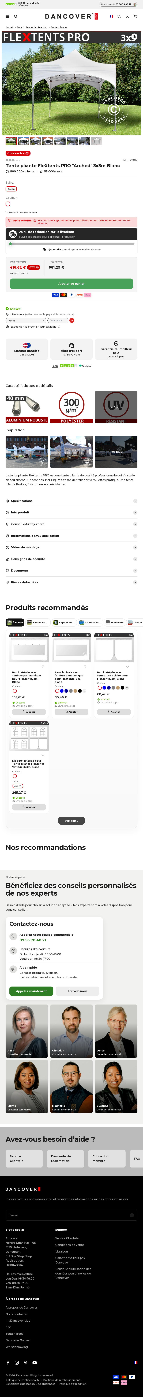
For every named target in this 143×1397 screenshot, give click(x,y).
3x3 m (11, 188)
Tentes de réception (36, 27)
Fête (19, 27)
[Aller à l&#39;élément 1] (11, 141)
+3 (84, 691)
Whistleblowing (17, 1347)
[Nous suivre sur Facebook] (8, 1362)
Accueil (9, 27)
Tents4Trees (14, 1333)
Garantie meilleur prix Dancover (70, 1260)
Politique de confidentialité (23, 1380)
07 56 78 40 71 (71, 354)
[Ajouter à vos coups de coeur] (42, 666)
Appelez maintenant (31, 991)
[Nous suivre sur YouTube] (34, 1362)
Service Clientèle (66, 1238)
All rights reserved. (41, 1375)
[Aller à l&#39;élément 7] (84, 141)
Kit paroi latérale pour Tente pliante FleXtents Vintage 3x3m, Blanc (28, 764)
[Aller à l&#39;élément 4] (47, 141)
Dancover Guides (18, 1340)
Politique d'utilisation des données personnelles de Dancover (73, 1273)
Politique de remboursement (61, 1380)
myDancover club (18, 1320)
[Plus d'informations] (59, 326)
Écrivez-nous (77, 991)
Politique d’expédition (72, 1383)
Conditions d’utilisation (20, 1383)
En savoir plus (116, 356)
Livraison (61, 1251)
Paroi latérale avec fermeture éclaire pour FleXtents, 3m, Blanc (112, 675)
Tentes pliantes (59, 27)
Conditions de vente (69, 1245)
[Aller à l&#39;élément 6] (72, 141)
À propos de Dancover (21, 1307)
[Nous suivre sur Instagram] (16, 1362)
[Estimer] (71, 320)
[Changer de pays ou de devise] (111, 16)
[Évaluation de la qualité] (14, 160)
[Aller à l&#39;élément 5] (60, 141)
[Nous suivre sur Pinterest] (25, 1362)
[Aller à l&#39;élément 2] (23, 141)
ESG (8, 1327)
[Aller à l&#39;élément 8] (96, 141)
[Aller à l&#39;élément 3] (35, 141)
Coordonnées (46, 1383)
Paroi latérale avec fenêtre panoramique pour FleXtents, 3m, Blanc (26, 677)
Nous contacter (17, 1314)
